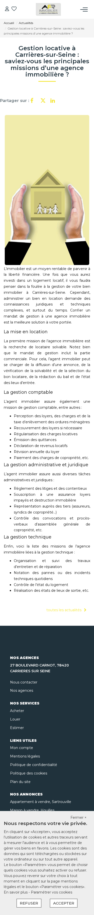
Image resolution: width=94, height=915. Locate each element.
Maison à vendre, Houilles (32, 810)
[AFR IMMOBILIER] (48, 9)
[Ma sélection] (14, 9)
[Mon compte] (7, 9)
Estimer (17, 728)
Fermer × (78, 817)
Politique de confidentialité (33, 764)
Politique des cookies (28, 773)
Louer (15, 719)
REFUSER (29, 903)
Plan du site (20, 782)
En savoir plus (16, 892)
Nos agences (21, 690)
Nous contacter (23, 682)
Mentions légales (25, 756)
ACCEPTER (63, 903)
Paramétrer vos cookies (51, 892)
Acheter (17, 710)
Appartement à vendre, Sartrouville (40, 802)
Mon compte (21, 748)
